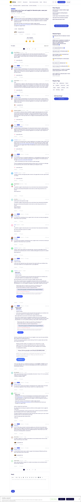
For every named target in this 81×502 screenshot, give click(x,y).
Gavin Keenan (16, 80)
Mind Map (58, 89)
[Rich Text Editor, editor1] (30, 483)
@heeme (16, 425)
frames (67, 83)
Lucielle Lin (16, 247)
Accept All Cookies (70, 499)
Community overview (16, 5)
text (54, 89)
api (53, 85)
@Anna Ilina (17, 215)
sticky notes (63, 85)
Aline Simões (16, 436)
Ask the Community (32, 5)
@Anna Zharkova (18, 67)
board (54, 83)
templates (57, 85)
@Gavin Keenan (18, 97)
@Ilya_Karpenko (18, 384)
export (62, 89)
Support (58, 87)
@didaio (16, 238)
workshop (63, 87)
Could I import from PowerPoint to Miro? (61, 15)
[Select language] (56, 2)
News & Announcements (33, 2)
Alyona (15, 16)
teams (68, 85)
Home (11, 5)
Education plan (18, 19)
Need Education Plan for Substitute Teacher (61, 35)
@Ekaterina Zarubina (18, 126)
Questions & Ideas (25, 5)
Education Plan (21, 28)
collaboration (61, 83)
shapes (54, 87)
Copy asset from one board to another (60, 17)
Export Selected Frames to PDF (59, 19)
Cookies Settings (54, 499)
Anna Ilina (16, 199)
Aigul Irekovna (16, 183)
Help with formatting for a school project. (61, 58)
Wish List (45, 2)
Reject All (61, 499)
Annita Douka (16, 460)
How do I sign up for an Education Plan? (60, 66)
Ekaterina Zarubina (17, 110)
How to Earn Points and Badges (61, 25)
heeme (15, 393)
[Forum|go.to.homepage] (16, 2)
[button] (61, 2)
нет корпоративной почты (58, 47)
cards (67, 87)
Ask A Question (61, 98)
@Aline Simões (17, 449)
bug (57, 83)
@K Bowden (17, 155)
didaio (15, 224)
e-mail (16, 28)
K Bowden (16, 139)
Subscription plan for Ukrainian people (60, 51)
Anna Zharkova (17, 52)
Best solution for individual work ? (59, 62)
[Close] (79, 499)
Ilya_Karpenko (16, 372)
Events (41, 2)
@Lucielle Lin (17, 260)
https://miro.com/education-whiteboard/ (23, 24)
